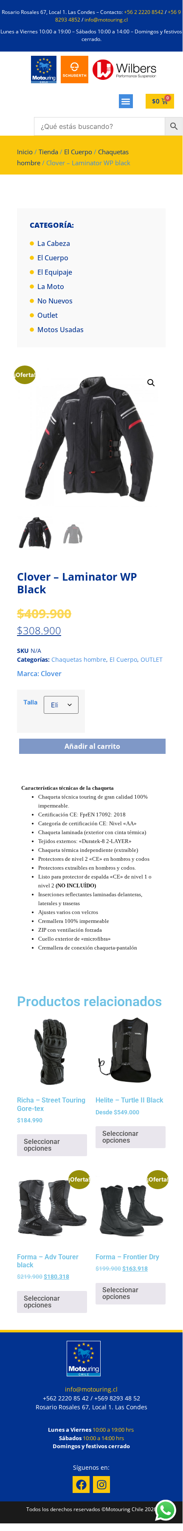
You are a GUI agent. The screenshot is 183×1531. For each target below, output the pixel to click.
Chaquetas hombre (78, 659)
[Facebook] (81, 1484)
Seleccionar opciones (42, 1145)
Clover (51, 673)
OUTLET (152, 659)
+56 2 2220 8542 (143, 12)
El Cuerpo (78, 151)
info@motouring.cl (106, 19)
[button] (126, 101)
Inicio (25, 151)
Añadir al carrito (92, 746)
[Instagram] (101, 1484)
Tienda (48, 151)
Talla (30, 702)
